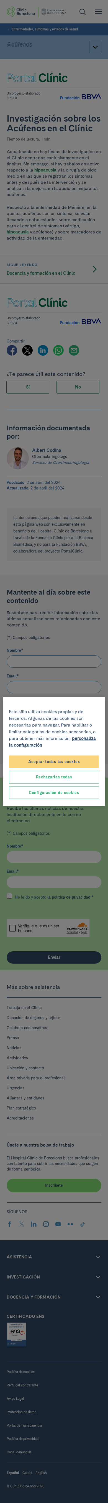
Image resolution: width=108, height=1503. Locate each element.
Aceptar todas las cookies (54, 761)
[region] (54, 751)
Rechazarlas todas (54, 777)
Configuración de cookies (54, 792)
